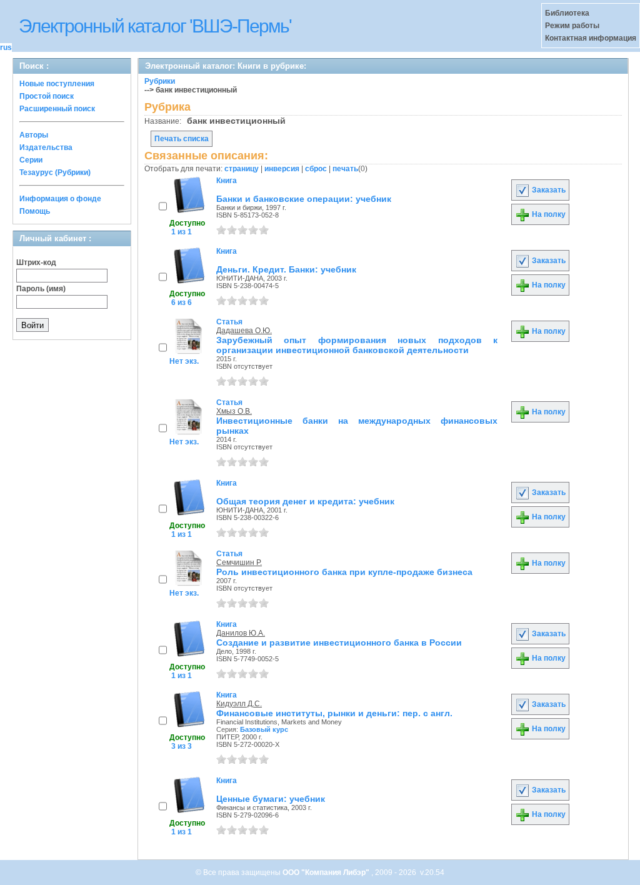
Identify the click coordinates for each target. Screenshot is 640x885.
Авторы (33, 135)
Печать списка (181, 138)
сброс (316, 168)
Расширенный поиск (57, 108)
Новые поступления (56, 83)
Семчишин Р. (239, 562)
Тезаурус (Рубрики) (55, 172)
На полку (548, 214)
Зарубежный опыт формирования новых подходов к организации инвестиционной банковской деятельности (357, 345)
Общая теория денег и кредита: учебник (305, 501)
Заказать (548, 190)
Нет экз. (184, 361)
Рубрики (159, 81)
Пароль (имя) (41, 288)
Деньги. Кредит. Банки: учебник (286, 269)
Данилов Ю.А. (240, 633)
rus (6, 47)
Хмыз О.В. (234, 411)
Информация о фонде (60, 198)
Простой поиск (46, 96)
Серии (30, 160)
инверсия (281, 168)
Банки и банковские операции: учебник (303, 199)
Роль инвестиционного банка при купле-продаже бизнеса (344, 572)
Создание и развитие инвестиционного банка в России (339, 643)
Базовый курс (264, 729)
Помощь (34, 211)
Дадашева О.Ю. (244, 330)
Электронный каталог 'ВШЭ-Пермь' (155, 26)
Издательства (45, 147)
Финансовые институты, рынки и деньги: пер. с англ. (334, 713)
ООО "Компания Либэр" (326, 872)
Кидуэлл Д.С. (239, 703)
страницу (241, 168)
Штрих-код (36, 262)
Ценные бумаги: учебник (270, 799)
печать (345, 168)
